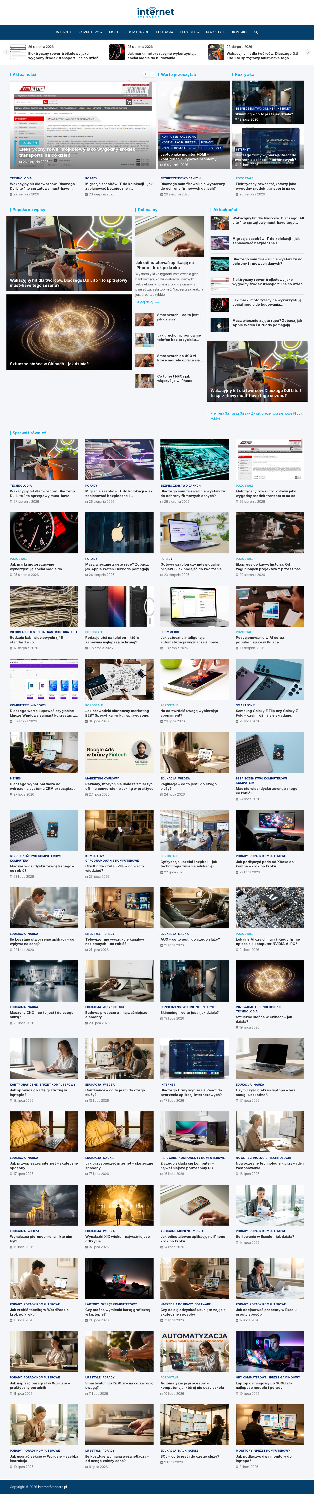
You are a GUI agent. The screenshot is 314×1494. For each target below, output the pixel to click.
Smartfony (245, 705)
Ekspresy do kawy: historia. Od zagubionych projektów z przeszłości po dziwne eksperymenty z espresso (269, 569)
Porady (207, 142)
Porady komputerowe (179, 148)
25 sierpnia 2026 (26, 575)
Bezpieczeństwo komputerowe (262, 778)
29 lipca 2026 (174, 721)
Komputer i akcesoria (179, 136)
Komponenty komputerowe (202, 1158)
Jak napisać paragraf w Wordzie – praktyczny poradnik (40, 1385)
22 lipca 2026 (174, 872)
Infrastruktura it (57, 632)
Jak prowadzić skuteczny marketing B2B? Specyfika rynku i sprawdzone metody (117, 715)
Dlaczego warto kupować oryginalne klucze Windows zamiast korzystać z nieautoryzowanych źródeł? (42, 715)
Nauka (33, 934)
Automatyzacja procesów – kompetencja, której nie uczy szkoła (192, 1385)
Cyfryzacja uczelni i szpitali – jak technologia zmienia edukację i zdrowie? (188, 866)
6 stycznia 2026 (176, 165)
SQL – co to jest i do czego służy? (189, 1456)
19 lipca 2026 (248, 119)
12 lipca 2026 (174, 1320)
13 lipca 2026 (23, 1320)
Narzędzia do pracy (176, 1304)
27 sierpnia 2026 (26, 194)
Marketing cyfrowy (102, 778)
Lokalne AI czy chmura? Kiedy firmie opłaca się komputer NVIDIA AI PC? (268, 941)
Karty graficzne (24, 1084)
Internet (64, 32)
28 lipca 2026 (250, 721)
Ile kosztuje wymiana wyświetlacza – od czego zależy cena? (117, 1458)
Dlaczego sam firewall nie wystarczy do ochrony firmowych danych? (192, 186)
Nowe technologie (251, 1158)
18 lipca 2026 (24, 1100)
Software (203, 1304)
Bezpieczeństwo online (254, 108)
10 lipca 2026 (174, 1393)
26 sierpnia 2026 (36, 162)
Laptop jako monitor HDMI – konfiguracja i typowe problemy (188, 156)
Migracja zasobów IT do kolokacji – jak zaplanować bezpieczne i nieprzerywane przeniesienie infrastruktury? (119, 191)
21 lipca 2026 (99, 950)
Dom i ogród (138, 32)
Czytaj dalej (144, 302)
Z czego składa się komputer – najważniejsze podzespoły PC (187, 1165)
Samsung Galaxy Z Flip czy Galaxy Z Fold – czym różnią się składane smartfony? (267, 715)
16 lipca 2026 (174, 1174)
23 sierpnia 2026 (176, 575)
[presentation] (6, 52)
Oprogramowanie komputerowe (112, 860)
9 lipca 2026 (98, 1467)
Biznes (15, 778)
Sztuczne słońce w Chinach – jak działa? (49, 364)
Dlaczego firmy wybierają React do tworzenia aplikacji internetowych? (265, 157)
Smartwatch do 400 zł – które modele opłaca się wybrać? (178, 360)
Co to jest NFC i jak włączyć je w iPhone (174, 378)
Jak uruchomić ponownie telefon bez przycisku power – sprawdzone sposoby (179, 342)
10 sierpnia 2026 (252, 648)
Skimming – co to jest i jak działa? (264, 114)
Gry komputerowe (251, 1377)
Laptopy (92, 1304)
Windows (38, 705)
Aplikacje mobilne (175, 1231)
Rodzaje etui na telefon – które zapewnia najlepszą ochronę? (112, 639)
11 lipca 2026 (23, 1393)
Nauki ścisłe (188, 1450)
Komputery (89, 32)
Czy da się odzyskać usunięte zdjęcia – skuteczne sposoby (194, 1312)
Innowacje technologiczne (259, 1007)
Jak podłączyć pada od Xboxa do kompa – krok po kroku (265, 864)
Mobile (115, 32)
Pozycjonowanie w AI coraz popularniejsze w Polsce (260, 639)
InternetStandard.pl (52, 1487)
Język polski (113, 1007)
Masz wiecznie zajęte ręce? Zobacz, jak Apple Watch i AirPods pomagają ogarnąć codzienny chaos (267, 325)
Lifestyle (188, 32)
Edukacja (164, 32)
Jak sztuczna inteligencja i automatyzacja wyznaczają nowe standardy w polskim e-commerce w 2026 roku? (192, 644)
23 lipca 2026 (24, 876)
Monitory (244, 1450)
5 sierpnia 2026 (25, 721)
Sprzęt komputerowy (57, 1084)
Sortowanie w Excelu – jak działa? (265, 1236)
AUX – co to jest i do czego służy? (190, 939)
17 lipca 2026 (248, 165)
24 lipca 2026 (174, 794)
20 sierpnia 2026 (252, 575)
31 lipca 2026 (99, 721)
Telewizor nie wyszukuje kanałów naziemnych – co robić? (114, 941)
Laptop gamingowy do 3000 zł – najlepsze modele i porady (264, 1385)
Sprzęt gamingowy (284, 1377)
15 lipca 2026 (23, 1247)
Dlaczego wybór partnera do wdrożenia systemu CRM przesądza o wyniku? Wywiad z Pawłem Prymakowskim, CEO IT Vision (43, 791)
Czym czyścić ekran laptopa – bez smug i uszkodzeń (265, 1092)
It (75, 632)
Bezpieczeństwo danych (180, 178)
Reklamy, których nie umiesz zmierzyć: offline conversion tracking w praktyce (119, 786)
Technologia (211, 148)
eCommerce (170, 632)
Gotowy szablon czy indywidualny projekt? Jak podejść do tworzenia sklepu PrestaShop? (191, 569)
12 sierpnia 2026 (26, 648)
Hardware (168, 1158)
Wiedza (184, 778)
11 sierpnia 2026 (101, 648)
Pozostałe (215, 32)
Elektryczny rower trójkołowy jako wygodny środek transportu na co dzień (63, 55)
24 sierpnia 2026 (101, 575)
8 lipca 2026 (249, 1467)
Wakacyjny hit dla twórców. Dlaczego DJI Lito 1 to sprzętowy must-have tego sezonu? (262, 58)
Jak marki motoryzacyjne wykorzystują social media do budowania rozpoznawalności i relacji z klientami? (162, 58)
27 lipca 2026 (24, 794)
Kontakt (240, 32)
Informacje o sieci (25, 632)
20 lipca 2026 (24, 1023)
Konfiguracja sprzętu (179, 142)
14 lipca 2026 (174, 1247)
